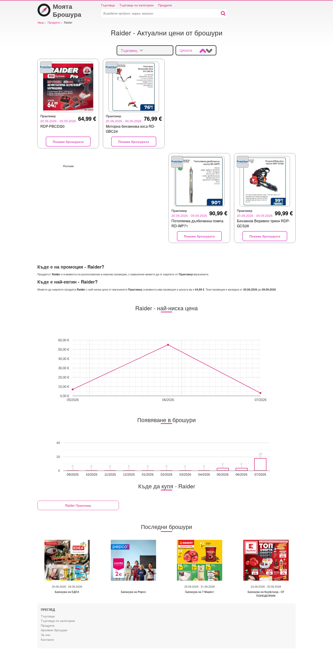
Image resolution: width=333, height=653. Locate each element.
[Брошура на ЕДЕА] (67, 560)
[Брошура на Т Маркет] (199, 560)
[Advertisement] (101, 199)
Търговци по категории (136, 5)
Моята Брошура (67, 10)
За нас (46, 634)
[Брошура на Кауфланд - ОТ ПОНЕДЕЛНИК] (266, 560)
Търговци (108, 5)
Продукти (165, 5)
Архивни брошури (54, 629)
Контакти (47, 639)
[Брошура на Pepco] (133, 560)
